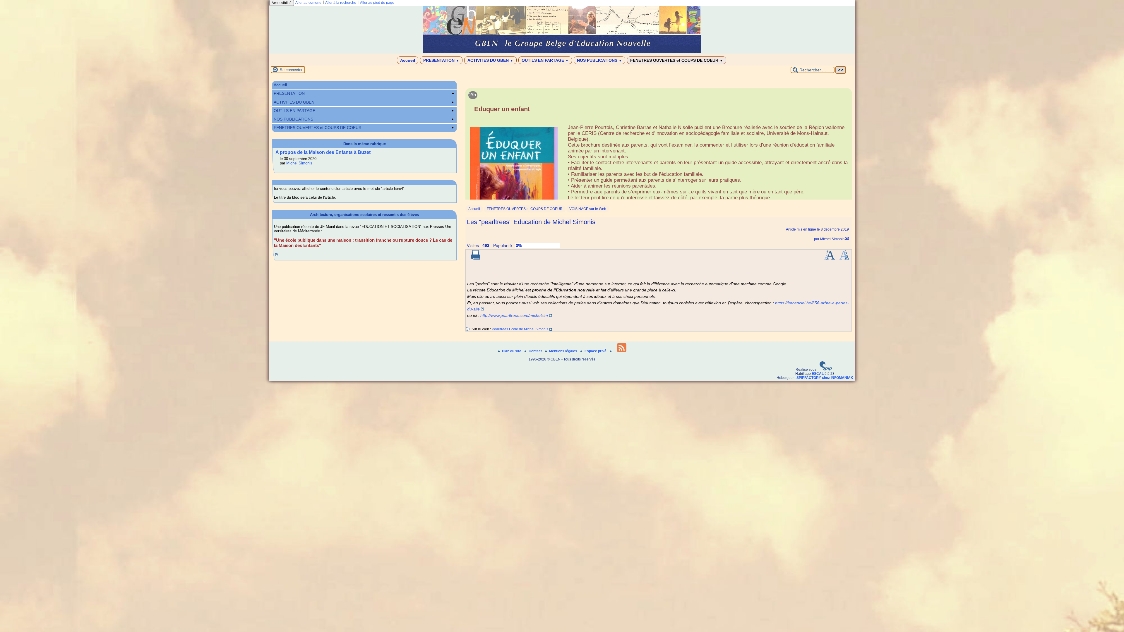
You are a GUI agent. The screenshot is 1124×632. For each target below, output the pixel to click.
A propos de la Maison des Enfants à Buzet (323, 152)
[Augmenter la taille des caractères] (829, 258)
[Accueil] (562, 51)
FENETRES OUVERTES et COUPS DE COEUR (676, 60)
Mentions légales (563, 351)
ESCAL (818, 374)
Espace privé (596, 351)
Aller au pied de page (377, 3)
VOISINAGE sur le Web (587, 209)
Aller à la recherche (340, 3)
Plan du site (512, 351)
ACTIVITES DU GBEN (490, 60)
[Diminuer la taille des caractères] (844, 258)
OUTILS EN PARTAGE (545, 60)
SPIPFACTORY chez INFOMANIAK (824, 378)
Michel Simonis (832, 239)
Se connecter (291, 70)
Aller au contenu (308, 3)
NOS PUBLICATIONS (599, 60)
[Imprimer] (475, 258)
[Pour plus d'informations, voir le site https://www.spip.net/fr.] (825, 369)
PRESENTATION (441, 60)
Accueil (407, 60)
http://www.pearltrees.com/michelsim (514, 315)
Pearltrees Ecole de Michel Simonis (520, 329)
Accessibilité (282, 3)
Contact (536, 351)
